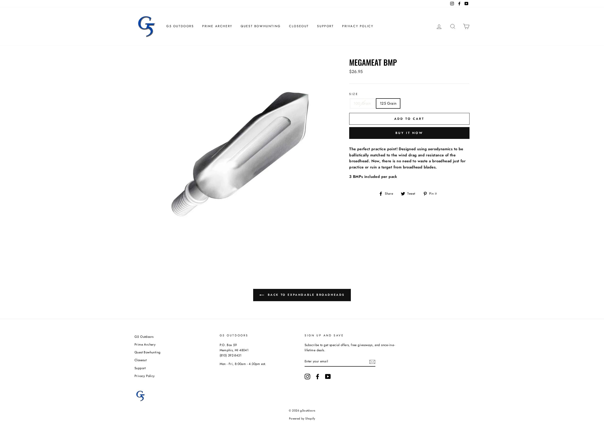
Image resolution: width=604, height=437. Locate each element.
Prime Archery (217, 26)
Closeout (299, 26)
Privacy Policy (357, 26)
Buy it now (409, 133)
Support (325, 26)
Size (353, 94)
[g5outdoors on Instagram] (307, 376)
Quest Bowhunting (261, 26)
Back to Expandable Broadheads (305, 295)
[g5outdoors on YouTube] (328, 376)
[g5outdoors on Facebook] (317, 376)
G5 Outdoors (180, 26)
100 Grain (362, 103)
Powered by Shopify (302, 418)
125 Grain (388, 103)
